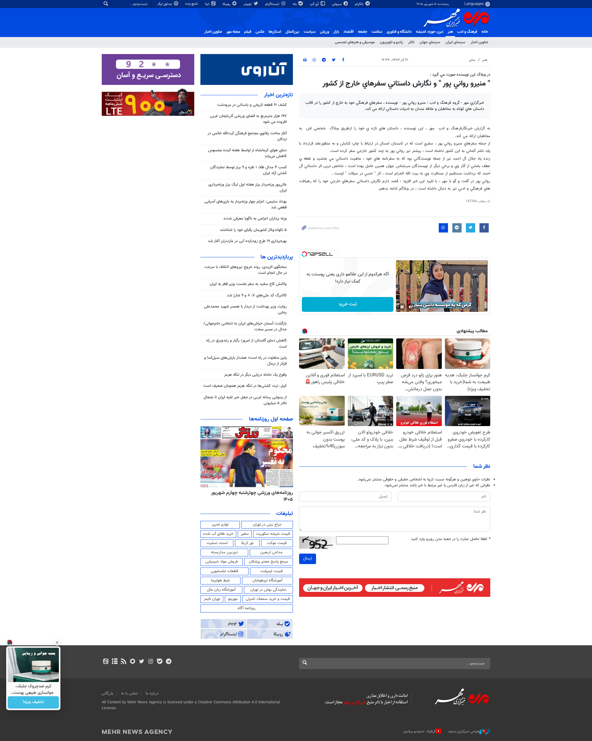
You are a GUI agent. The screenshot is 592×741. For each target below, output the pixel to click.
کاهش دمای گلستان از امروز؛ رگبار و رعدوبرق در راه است (246, 343)
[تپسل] (304, 254)
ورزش (324, 32)
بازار (336, 32)
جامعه (362, 32)
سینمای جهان (430, 42)
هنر (450, 32)
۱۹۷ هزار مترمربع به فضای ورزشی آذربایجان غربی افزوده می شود (248, 119)
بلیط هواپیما (220, 580)
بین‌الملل (292, 32)
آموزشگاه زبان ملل (221, 590)
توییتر (248, 4)
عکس (260, 32)
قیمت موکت (277, 543)
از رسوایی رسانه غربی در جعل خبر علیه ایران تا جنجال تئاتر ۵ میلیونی (245, 400)
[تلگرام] (168, 662)
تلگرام (359, 4)
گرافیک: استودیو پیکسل (419, 731)
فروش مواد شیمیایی (221, 562)
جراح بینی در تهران (267, 524)
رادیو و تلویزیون (391, 42)
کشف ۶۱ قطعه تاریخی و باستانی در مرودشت (252, 105)
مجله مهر (233, 32)
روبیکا (227, 4)
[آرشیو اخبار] (114, 662)
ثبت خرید (348, 304)
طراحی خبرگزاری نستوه (463, 731)
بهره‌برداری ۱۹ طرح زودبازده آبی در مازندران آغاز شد (247, 241)
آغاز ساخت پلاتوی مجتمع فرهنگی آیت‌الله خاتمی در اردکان (247, 136)
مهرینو (233, 599)
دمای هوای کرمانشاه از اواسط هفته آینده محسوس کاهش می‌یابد (247, 153)
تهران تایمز (212, 599)
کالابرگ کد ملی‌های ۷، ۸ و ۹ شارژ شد (257, 295)
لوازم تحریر (220, 524)
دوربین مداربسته (224, 552)
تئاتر (411, 42)
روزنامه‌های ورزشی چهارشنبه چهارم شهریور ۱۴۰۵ (252, 496)
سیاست (310, 32)
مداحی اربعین (271, 552)
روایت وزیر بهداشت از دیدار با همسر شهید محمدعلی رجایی (245, 310)
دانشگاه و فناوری (399, 32)
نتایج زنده (192, 3)
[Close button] (57, 642)
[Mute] (410, 307)
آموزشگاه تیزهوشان (267, 580)
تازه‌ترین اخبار (278, 95)
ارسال (307, 558)
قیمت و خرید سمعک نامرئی (268, 599)
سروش (337, 4)
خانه (485, 32)
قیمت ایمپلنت (271, 571)
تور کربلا (247, 543)
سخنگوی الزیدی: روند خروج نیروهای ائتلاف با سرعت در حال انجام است (245, 270)
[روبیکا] (133, 662)
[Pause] (402, 307)
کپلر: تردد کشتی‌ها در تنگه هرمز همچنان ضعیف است (245, 386)
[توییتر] (142, 662)
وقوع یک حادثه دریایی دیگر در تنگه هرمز (255, 375)
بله (295, 4)
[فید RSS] (123, 662)
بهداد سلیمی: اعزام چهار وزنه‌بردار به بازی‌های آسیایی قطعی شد (245, 205)
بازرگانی (107, 693)
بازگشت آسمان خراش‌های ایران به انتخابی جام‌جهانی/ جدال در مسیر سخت (245, 326)
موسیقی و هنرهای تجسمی (355, 42)
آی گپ (315, 4)
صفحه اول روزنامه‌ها (271, 419)
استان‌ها (275, 32)
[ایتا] (105, 662)
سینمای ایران (455, 42)
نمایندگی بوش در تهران (268, 590)
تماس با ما (129, 693)
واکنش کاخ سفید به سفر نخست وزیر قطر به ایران (248, 284)
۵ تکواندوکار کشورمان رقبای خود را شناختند (253, 230)
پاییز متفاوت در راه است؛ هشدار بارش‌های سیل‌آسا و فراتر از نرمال (245, 361)
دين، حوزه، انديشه (429, 32)
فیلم (247, 32)
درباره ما (152, 693)
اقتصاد (348, 32)
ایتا (207, 4)
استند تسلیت (217, 543)
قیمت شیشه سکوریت (273, 534)
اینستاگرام (272, 4)
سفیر (245, 534)
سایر (472, 60)
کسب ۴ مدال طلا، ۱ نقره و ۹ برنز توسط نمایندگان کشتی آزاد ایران (248, 170)
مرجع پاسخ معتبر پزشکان (268, 562)
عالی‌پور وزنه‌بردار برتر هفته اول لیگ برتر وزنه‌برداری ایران (247, 188)
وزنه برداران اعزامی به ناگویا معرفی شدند (255, 219)
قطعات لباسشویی (224, 571)
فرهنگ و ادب (467, 32)
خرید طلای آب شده (218, 534)
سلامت (377, 32)
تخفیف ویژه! (33, 702)
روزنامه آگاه (247, 608)
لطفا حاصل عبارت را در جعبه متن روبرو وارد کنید (450, 539)
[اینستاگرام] (150, 662)
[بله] (159, 662)
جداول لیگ (165, 4)
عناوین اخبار (479, 42)
